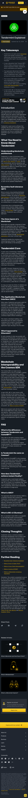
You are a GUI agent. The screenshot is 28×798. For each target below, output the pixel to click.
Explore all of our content (13, 725)
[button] (25, 3)
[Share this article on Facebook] (9, 625)
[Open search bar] (15, 3)
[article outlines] (25, 12)
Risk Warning (17, 789)
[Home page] (10, 3)
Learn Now (23, 9)
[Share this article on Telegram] (15, 625)
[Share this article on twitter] (2, 625)
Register (21, 2)
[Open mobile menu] (26, 3)
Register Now (14, 710)
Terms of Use (12, 789)
